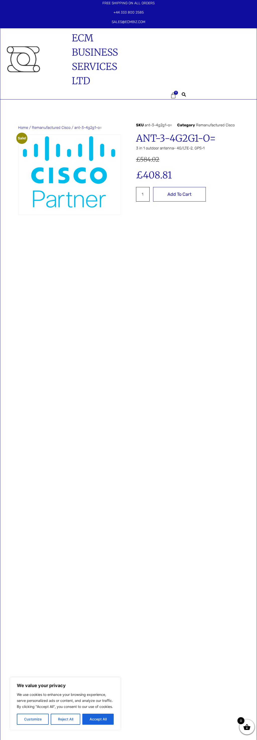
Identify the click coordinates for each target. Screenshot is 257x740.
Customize (33, 719)
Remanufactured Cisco (51, 127)
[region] (65, 703)
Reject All (65, 719)
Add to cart (179, 194)
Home (23, 127)
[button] (148, 95)
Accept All (98, 719)
